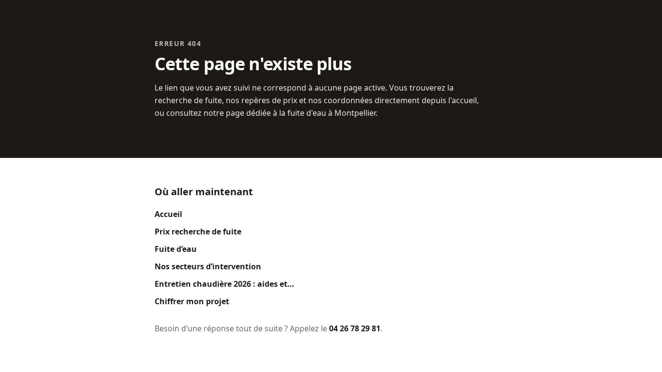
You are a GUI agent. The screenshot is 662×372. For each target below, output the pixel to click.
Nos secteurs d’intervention (208, 266)
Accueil (168, 214)
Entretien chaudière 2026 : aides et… (224, 284)
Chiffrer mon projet (192, 301)
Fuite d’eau (176, 249)
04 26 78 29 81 (354, 328)
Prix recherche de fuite (198, 231)
